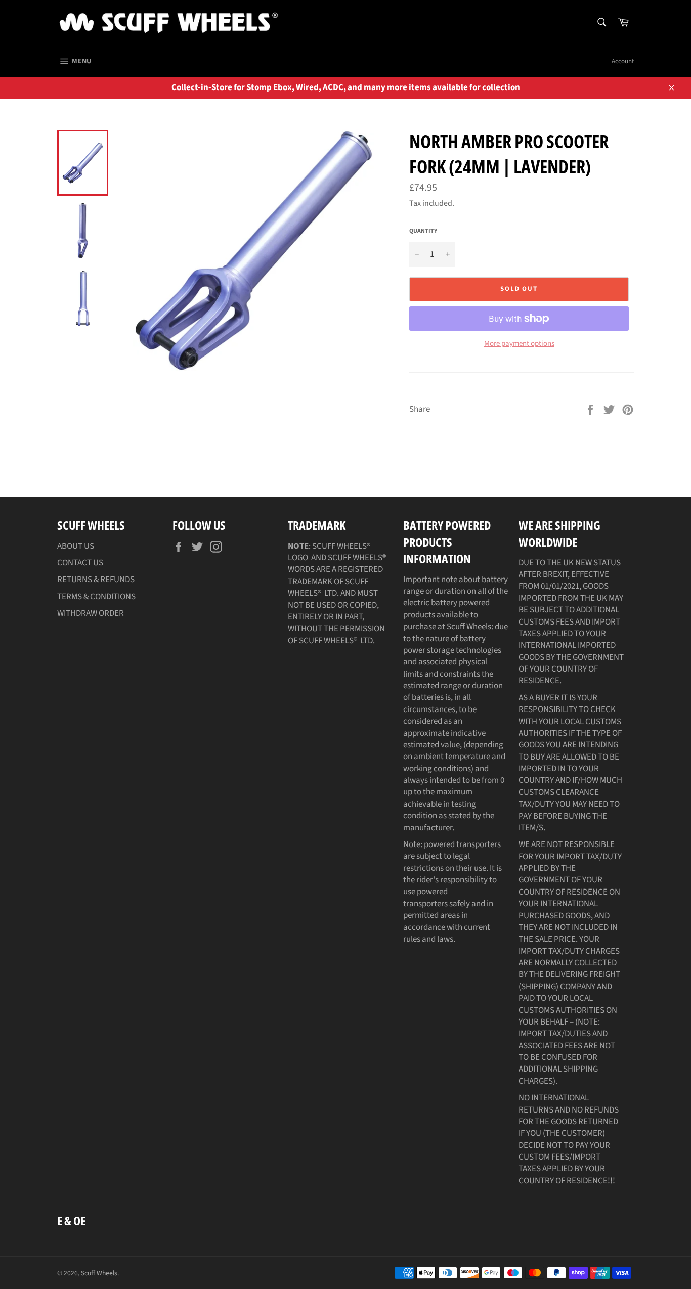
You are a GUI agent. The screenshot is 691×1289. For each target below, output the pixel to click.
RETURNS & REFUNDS (96, 579)
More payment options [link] (519, 344)
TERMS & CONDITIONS (96, 597)
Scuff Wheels (99, 1273)
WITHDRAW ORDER (90, 613)
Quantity (423, 231)
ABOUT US (75, 546)
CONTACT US (80, 563)
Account (623, 61)
